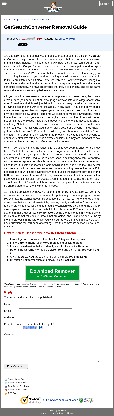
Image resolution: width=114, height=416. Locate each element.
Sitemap (70, 413)
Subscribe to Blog (16, 379)
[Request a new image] (41, 327)
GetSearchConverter (39, 19)
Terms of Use (56, 413)
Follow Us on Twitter (17, 383)
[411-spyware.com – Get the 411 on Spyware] (53, 6)
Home (7, 19)
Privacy (43, 413)
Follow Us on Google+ (18, 389)
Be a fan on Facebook (18, 386)
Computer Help (20, 19)
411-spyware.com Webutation (60, 400)
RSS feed (12, 393)
